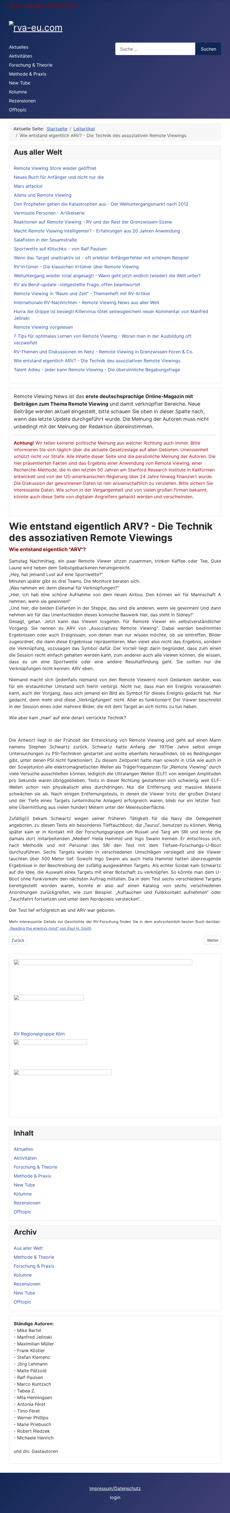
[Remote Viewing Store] (103, 975)
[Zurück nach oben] (223, 1506)
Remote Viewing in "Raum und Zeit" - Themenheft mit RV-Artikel (82, 293)
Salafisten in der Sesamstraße (45, 240)
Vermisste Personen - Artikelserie (49, 213)
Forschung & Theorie (30, 65)
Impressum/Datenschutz (115, 1488)
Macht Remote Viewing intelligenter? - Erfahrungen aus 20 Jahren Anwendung (97, 231)
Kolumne (18, 92)
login (115, 1497)
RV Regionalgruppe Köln (39, 1034)
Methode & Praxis (27, 74)
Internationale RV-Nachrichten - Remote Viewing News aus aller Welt (86, 302)
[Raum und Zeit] (63, 1090)
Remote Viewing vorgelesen (43, 327)
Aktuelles (18, 47)
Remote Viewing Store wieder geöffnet (55, 168)
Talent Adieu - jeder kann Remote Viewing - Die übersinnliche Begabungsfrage (97, 369)
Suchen (208, 49)
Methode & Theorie (34, 1257)
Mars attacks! (28, 186)
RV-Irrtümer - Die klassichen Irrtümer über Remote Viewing (76, 266)
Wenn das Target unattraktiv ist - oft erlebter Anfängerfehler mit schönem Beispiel (101, 257)
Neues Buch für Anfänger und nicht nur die (59, 177)
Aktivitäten (20, 56)
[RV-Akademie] (49, 1011)
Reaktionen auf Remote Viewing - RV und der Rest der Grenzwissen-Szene (93, 222)
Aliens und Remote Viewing (43, 195)
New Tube (19, 83)
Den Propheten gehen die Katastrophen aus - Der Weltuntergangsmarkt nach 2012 (101, 204)
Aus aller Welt (28, 1248)
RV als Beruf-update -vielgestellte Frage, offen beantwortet (77, 284)
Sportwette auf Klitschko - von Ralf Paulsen (60, 249)
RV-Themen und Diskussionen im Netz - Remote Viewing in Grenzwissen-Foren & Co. (104, 351)
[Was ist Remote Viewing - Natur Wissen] (50, 1053)
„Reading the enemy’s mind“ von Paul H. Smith (50, 928)
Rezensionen (22, 101)
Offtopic (18, 109)
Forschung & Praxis (34, 1266)
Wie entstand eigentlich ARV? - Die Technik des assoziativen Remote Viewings (97, 360)
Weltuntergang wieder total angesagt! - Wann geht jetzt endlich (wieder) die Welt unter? (107, 275)
